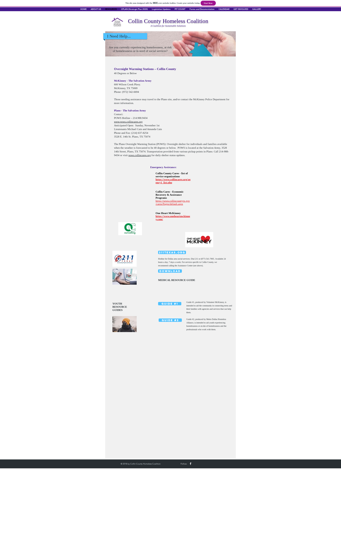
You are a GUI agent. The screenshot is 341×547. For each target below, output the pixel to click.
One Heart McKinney (168, 213)
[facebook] (190, 463)
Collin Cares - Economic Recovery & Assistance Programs (170, 194)
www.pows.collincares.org (128, 121)
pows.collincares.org (139, 155)
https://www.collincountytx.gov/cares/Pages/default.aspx (173, 202)
